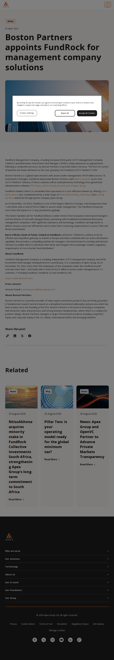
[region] (57, 108)
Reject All (65, 113)
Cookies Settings (27, 113)
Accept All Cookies (87, 113)
